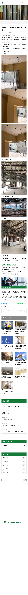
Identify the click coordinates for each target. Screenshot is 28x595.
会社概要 (14, 560)
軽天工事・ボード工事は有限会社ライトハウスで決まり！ (20, 331)
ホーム (14, 529)
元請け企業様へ (14, 546)
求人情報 (13, 469)
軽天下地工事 (14, 536)
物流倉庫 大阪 (5, 413)
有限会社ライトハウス (14, 570)
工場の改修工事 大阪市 (8, 425)
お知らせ (10, 32)
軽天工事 (13, 472)
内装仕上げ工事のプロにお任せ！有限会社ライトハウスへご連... (20, 347)
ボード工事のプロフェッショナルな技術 (12, 431)
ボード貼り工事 (14, 539)
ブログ (14, 566)
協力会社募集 (14, 553)
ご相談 (11, 274)
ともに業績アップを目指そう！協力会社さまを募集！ (7, 347)
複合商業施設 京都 (6, 419)
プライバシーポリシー (14, 585)
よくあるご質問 (14, 556)
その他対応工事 (14, 543)
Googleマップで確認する (14, 576)
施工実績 (13, 465)
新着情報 (13, 461)
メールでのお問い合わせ (15, 522)
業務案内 (14, 532)
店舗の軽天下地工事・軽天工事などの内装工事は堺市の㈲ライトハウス (14, 583)
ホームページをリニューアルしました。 (12, 407)
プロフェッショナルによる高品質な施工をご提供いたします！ (7, 391)
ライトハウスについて (14, 563)
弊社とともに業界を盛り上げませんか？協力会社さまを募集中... (20, 362)
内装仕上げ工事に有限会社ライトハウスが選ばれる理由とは (7, 331)
